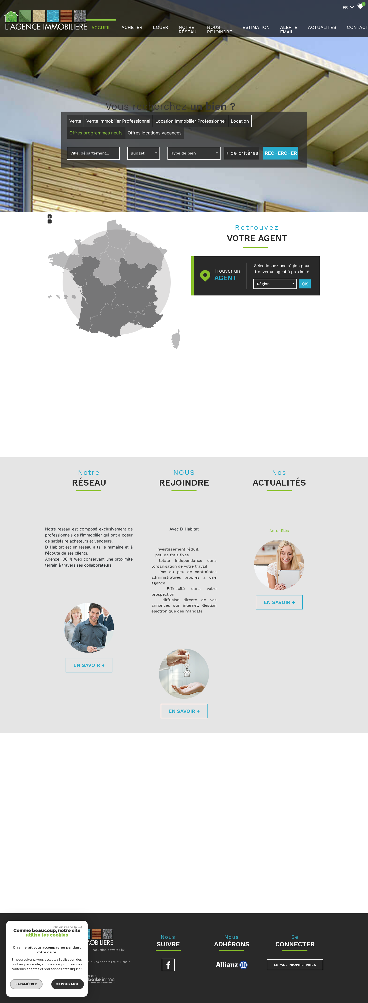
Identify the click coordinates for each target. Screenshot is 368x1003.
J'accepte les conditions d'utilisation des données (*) (189, 824)
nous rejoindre (219, 29)
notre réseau (188, 29)
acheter (131, 27)
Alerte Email (288, 29)
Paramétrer (26, 984)
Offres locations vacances (154, 132)
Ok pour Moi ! (68, 984)
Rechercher (281, 153)
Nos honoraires (104, 962)
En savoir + (89, 665)
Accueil (101, 27)
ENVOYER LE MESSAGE (296, 858)
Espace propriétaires (295, 965)
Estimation (256, 27)
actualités (322, 27)
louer (160, 27)
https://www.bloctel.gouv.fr (299, 895)
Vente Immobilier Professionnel (118, 121)
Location (240, 121)
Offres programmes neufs (95, 132)
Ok (305, 283)
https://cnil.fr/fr (129, 893)
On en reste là (65, 927)
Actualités (279, 530)
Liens (123, 962)
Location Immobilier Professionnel (190, 121)
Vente (75, 121)
